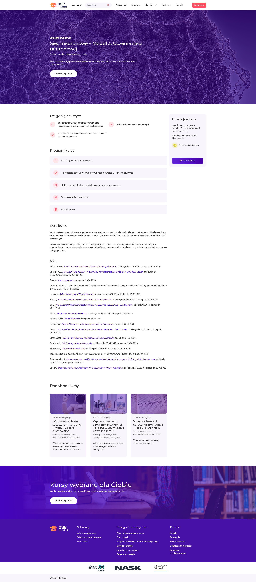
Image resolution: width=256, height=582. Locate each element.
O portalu (136, 5)
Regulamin (175, 537)
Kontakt (179, 5)
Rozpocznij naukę (63, 73)
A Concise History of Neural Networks (76, 294)
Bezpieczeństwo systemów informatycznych (138, 541)
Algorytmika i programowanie (130, 533)
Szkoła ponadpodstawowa (89, 537)
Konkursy (166, 5)
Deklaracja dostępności (181, 546)
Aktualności (121, 5)
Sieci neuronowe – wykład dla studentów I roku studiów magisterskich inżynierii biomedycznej (110, 359)
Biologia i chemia (125, 546)
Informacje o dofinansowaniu (178, 552)
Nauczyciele (82, 541)
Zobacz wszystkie (126, 554)
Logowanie (199, 5)
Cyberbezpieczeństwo (127, 550)
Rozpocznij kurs (187, 160)
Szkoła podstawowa (86, 533)
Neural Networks (72, 318)
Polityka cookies (178, 541)
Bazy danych (122, 537)
